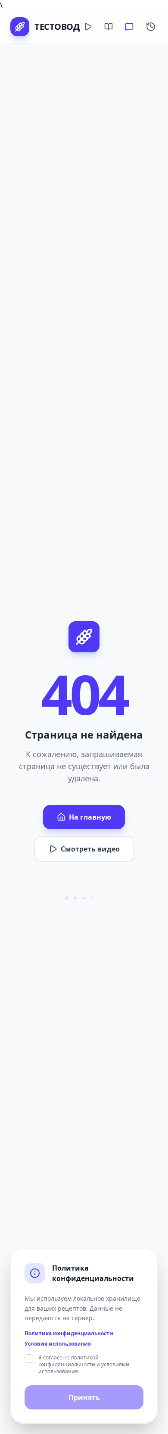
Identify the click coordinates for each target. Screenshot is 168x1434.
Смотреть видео (90, 849)
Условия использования (58, 1343)
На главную (90, 817)
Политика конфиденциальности (69, 1333)
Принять (84, 1397)
